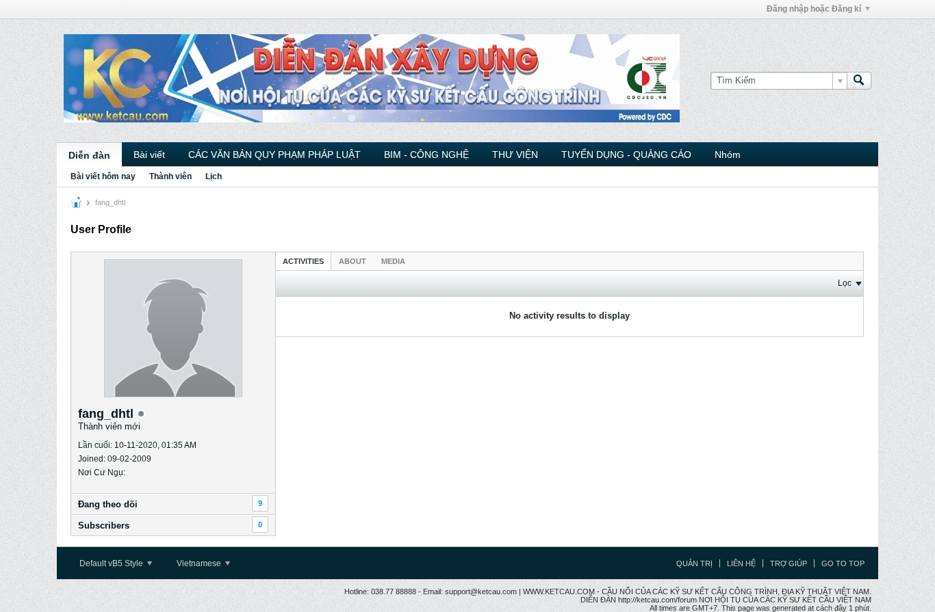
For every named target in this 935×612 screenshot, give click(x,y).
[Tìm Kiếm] (859, 81)
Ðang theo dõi (108, 504)
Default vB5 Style (112, 563)
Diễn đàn (89, 155)
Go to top (842, 563)
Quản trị (694, 563)
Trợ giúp (788, 563)
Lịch (213, 176)
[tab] (303, 261)
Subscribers (103, 525)
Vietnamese (200, 563)
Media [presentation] (393, 261)
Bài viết (149, 154)
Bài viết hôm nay (103, 176)
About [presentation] (352, 261)
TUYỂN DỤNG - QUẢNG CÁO (626, 154)
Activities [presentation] (303, 261)
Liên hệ (741, 563)
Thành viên (170, 176)
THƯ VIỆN (515, 154)
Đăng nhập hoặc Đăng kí (814, 9)
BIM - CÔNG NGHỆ (426, 154)
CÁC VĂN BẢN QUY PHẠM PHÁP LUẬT (274, 154)
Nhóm (728, 154)
